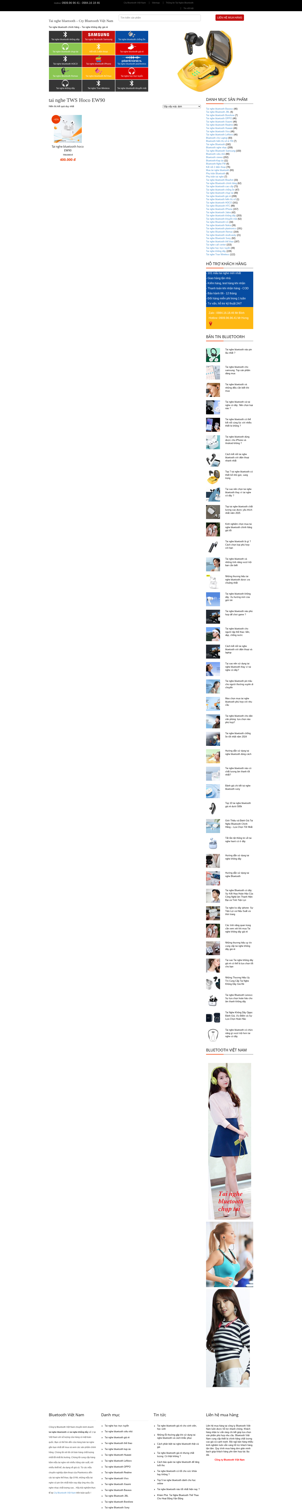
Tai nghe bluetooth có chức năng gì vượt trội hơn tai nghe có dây (239, 1033)
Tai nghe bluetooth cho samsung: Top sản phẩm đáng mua (237, 370)
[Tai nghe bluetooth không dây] (65, 34)
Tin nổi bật (188, 8)
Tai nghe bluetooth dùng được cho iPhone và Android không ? (237, 440)
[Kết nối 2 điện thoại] (98, 46)
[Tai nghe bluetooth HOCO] (65, 58)
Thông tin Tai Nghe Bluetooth (179, 3)
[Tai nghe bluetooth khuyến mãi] (131, 83)
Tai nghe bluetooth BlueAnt (219, 180)
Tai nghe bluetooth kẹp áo (118, 1449)
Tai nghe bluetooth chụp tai (65, 51)
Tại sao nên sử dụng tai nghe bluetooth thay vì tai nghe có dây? (238, 666)
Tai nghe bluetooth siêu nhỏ (118, 1431)
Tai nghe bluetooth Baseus (219, 108)
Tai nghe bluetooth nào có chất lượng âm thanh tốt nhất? (238, 771)
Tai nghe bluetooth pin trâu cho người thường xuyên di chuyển (239, 684)
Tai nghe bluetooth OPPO (219, 118)
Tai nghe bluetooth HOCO (65, 64)
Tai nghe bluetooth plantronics (131, 64)
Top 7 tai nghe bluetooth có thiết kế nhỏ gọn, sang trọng (239, 474)
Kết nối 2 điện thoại (98, 51)
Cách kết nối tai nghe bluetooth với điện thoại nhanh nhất (237, 457)
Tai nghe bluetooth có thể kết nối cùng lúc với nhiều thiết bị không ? (238, 422)
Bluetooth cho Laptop (217, 138)
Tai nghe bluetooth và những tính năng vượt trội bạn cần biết (238, 562)
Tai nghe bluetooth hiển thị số (221, 199)
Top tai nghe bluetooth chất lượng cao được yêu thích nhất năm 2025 (239, 509)
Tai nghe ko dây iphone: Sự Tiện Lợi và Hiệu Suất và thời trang (239, 911)
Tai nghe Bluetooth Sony (218, 238)
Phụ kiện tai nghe (215, 176)
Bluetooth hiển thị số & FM (219, 141)
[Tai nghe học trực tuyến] (131, 71)
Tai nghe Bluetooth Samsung (98, 39)
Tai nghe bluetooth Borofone (220, 115)
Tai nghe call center (216, 244)
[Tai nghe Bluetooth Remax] (65, 71)
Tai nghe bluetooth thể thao (99, 76)
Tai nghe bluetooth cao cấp (219, 186)
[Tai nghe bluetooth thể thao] (98, 71)
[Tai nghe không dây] (65, 83)
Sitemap (156, 3)
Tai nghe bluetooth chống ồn (131, 39)
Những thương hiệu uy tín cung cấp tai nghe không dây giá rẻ (238, 945)
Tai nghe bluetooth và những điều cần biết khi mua (237, 387)
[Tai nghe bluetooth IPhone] (98, 58)
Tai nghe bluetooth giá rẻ (132, 51)
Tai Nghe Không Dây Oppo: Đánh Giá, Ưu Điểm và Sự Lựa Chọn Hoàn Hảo (239, 1015)
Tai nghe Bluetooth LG (217, 222)
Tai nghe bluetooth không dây (65, 39)
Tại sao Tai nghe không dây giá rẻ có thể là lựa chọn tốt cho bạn (239, 963)
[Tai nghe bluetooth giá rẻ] (131, 46)
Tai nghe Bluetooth (215, 144)
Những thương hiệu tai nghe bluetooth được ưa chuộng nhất (237, 579)
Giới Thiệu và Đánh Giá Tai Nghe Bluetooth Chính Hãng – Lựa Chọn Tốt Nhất (239, 823)
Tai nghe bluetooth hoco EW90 (68, 148)
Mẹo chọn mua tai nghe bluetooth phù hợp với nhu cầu (238, 701)
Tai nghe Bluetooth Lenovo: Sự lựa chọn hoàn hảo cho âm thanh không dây (239, 998)
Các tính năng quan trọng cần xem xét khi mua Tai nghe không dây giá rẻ (238, 928)
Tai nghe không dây (65, 88)
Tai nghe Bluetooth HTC (218, 205)
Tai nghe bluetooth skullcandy (221, 235)
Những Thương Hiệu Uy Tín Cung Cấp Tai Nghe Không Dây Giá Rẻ (237, 980)
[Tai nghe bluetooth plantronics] (131, 58)
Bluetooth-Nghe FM (216, 163)
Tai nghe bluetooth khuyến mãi (131, 88)
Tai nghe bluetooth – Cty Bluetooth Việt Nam (81, 21)
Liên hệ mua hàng (229, 17)
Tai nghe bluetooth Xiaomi (219, 121)
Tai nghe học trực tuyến (132, 76)
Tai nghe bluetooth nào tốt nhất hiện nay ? (178, 1489)
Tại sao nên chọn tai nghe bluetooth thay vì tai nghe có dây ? (238, 492)
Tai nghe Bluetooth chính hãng (221, 183)
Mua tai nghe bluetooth (217, 170)
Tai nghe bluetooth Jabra (218, 212)
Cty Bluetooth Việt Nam (135, 3)
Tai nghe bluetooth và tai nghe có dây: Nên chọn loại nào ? (239, 405)
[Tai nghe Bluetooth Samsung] (98, 34)
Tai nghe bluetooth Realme (219, 125)
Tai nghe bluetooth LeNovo (219, 134)
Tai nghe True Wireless (99, 88)
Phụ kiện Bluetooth (215, 173)
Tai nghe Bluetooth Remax (65, 76)
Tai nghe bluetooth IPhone (98, 64)
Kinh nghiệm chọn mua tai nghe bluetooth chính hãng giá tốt (238, 527)
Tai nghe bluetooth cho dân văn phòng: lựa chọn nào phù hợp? (239, 719)
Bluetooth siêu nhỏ (215, 154)
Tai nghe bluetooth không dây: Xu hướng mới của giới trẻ (238, 597)
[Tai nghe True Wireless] (98, 83)
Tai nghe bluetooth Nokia (218, 225)
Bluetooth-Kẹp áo (215, 160)
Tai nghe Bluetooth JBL (218, 112)
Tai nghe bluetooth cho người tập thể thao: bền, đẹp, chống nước (237, 631)
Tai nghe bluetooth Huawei (219, 128)
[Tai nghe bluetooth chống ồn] (131, 34)
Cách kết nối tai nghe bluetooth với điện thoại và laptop (238, 649)
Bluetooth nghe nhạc (216, 147)
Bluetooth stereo (214, 157)
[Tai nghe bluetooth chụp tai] (65, 46)
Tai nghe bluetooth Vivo (218, 131)
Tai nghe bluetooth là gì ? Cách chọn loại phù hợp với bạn (238, 544)
